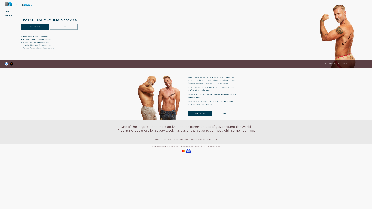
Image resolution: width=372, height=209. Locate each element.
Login (7, 12)
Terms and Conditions (181, 139)
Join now (8, 15)
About (157, 139)
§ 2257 (209, 139)
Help (215, 139)
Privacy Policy (166, 139)
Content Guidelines (198, 139)
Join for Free (35, 27)
